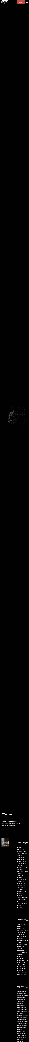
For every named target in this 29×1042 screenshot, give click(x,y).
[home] (4, 2)
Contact (21, 2)
